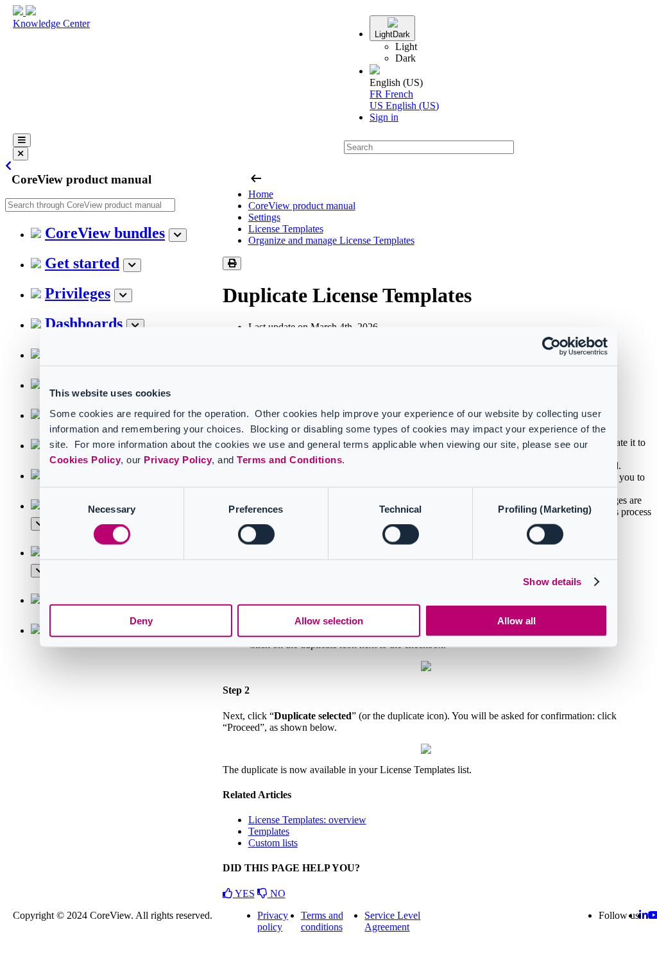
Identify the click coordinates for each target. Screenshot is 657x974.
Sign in (384, 117)
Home (260, 194)
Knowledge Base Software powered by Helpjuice (329, 961)
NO (277, 893)
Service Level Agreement (392, 921)
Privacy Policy (178, 459)
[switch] (256, 534)
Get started (82, 263)
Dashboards (84, 323)
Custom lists (273, 842)
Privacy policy (272, 921)
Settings (264, 217)
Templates (268, 831)
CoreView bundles (105, 233)
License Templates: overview (307, 819)
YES (244, 893)
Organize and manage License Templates (331, 240)
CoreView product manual (301, 205)
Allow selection (328, 620)
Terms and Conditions (289, 459)
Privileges (77, 293)
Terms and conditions (322, 921)
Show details (552, 581)
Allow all (516, 620)
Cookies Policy (85, 459)
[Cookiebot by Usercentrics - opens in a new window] (551, 346)
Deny (141, 620)
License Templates (285, 228)
